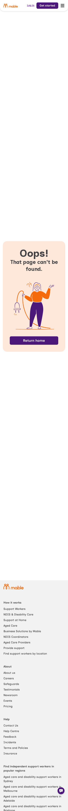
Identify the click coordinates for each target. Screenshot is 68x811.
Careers (8, 678)
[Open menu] (62, 5)
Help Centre (11, 731)
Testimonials (11, 689)
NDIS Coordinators (15, 636)
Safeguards (11, 684)
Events (7, 700)
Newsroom (10, 695)
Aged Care (10, 625)
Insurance (10, 753)
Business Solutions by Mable (22, 631)
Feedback (9, 736)
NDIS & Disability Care (18, 614)
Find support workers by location (25, 653)
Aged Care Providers (16, 642)
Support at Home (14, 620)
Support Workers (14, 609)
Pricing (8, 706)
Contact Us (10, 725)
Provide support (13, 648)
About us (9, 672)
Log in (30, 5)
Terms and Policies (15, 748)
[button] (61, 790)
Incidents (9, 742)
